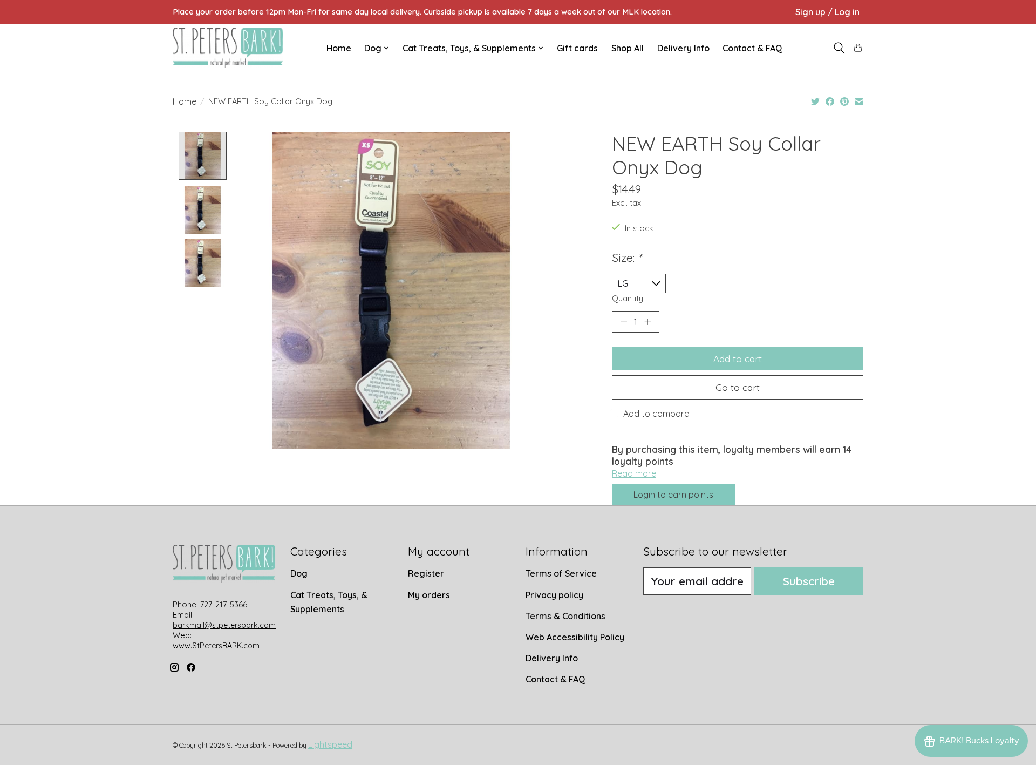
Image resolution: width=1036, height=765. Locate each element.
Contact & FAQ (752, 48)
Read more (634, 473)
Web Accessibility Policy (575, 637)
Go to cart (737, 387)
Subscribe (809, 581)
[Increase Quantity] (647, 321)
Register (426, 573)
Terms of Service (561, 573)
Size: (627, 258)
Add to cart (737, 358)
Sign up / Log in (827, 11)
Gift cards (577, 48)
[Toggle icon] (839, 48)
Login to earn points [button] (673, 494)
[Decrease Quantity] (623, 321)
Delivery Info (683, 48)
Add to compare (656, 413)
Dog (299, 573)
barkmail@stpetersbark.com (224, 625)
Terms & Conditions (565, 616)
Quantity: (628, 298)
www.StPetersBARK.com (216, 646)
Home (338, 48)
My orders (429, 595)
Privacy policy (554, 595)
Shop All (627, 48)
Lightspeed (330, 744)
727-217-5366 (223, 605)
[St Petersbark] (228, 48)
